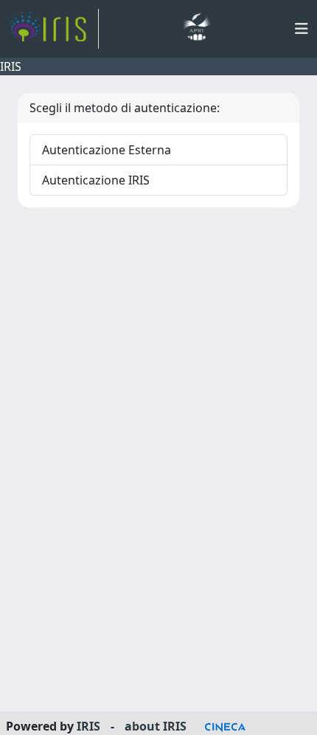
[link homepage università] (196, 29)
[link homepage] (54, 29)
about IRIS (156, 726)
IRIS (88, 726)
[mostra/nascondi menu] (301, 28)
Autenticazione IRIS (96, 180)
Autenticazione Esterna (106, 150)
